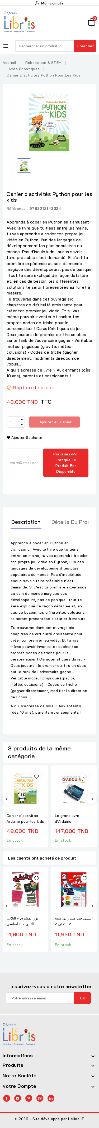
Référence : (17, 208)
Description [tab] (26, 522)
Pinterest (28, 1098)
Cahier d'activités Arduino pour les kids (25, 818)
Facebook (6, 1098)
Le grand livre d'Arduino (67, 818)
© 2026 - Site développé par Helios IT (49, 1118)
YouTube (17, 1098)
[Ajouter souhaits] (36, 776)
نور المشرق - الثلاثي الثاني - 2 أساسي (22, 921)
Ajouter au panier (55, 422)
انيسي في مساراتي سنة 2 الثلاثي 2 (74, 921)
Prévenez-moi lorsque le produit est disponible (65, 463)
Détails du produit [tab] (74, 522)
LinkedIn (51, 1098)
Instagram (39, 1098)
